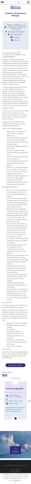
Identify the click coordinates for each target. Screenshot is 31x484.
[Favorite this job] (15, 418)
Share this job (7, 372)
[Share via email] (6, 375)
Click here (15, 451)
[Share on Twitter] (3, 375)
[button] (15, 482)
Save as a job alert (16, 365)
